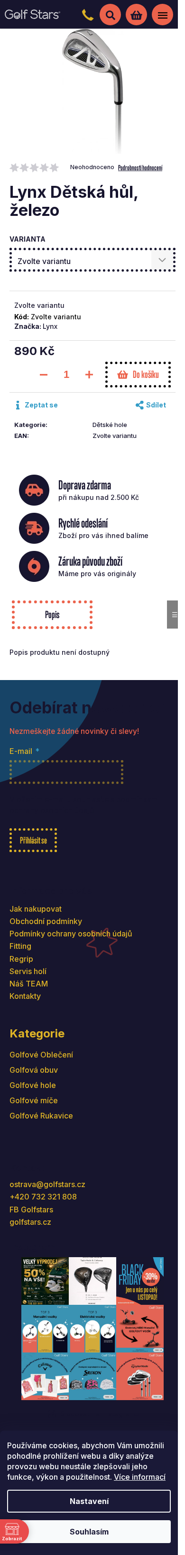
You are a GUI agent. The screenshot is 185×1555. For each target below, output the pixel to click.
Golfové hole (32, 1085)
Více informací (140, 1477)
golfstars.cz (30, 1222)
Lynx (50, 326)
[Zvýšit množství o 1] (89, 374)
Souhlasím (89, 1531)
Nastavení (89, 1501)
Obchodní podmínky (45, 921)
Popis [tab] (52, 614)
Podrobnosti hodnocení (140, 167)
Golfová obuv (33, 1070)
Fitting (20, 946)
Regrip (21, 959)
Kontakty (25, 996)
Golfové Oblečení (41, 1054)
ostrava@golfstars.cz (47, 1184)
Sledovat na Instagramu (99, 1414)
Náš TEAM (28, 983)
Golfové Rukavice (41, 1115)
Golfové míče (33, 1100)
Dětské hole (109, 424)
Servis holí (27, 971)
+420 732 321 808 (43, 1196)
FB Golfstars (31, 1209)
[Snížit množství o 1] (43, 374)
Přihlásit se (33, 840)
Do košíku (146, 374)
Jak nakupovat (35, 909)
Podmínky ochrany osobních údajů (70, 933)
